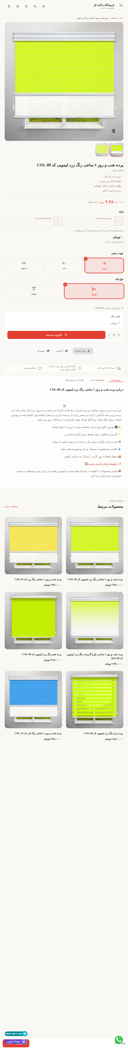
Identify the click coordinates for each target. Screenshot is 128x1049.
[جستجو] (26, 6)
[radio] (104, 265)
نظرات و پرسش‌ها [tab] (75, 380)
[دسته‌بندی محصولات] (43, 6)
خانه (121, 18)
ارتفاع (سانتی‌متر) (43, 218)
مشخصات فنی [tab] (97, 380)
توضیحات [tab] (115, 380)
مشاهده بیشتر (11, 506)
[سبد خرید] (9, 6)
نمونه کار (41, 351)
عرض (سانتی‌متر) (104, 218)
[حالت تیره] (35, 6)
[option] (116, 149)
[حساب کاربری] (17, 6)
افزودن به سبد (54, 334)
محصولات (114, 18)
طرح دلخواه (80, 351)
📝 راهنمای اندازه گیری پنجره (105, 463)
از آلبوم (60, 351)
